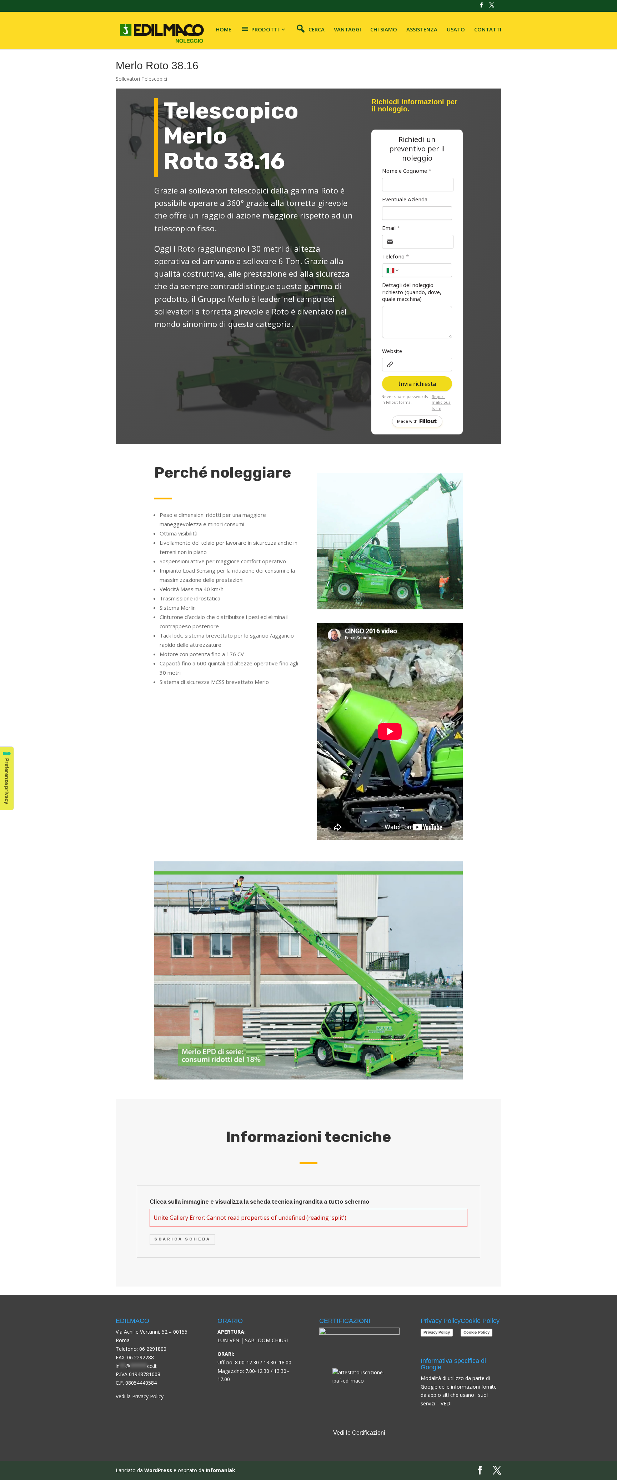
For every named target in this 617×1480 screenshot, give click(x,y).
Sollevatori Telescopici (141, 78)
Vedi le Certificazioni (359, 1433)
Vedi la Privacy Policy (140, 1396)
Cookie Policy (476, 1332)
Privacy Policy (436, 1332)
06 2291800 (152, 1348)
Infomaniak (220, 1470)
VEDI (446, 1403)
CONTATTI (487, 30)
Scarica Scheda (182, 1239)
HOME (223, 30)
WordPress (158, 1470)
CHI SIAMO (383, 30)
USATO (456, 30)
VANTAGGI (347, 30)
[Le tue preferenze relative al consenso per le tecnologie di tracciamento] (7, 778)
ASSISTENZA (421, 30)
